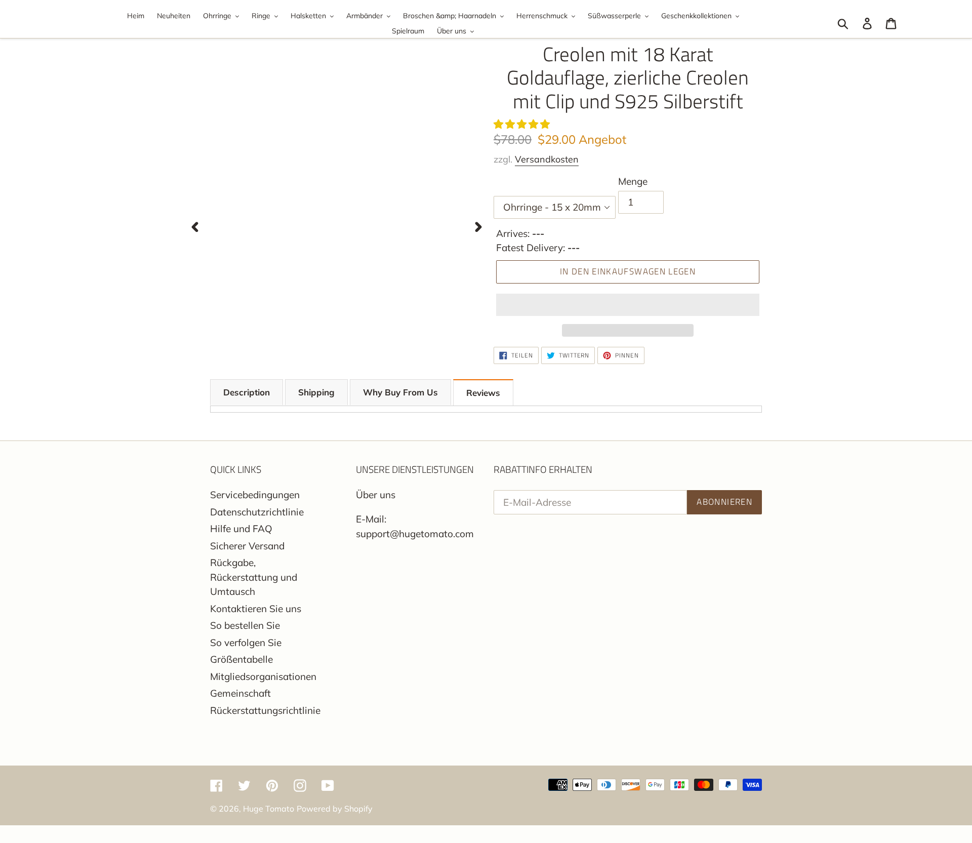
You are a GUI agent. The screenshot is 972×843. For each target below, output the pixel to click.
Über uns (375, 495)
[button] (523, 124)
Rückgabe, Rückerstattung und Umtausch (253, 576)
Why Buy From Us (400, 392)
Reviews (483, 392)
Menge (632, 181)
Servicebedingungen (255, 495)
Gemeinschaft (240, 693)
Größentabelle (241, 659)
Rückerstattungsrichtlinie (265, 710)
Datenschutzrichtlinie (257, 512)
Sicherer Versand (247, 546)
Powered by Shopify (335, 809)
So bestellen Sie (245, 625)
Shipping (316, 392)
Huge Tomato (268, 809)
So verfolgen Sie (245, 642)
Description (246, 392)
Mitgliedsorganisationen (263, 676)
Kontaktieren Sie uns (255, 609)
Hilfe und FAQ (241, 529)
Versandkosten (547, 159)
